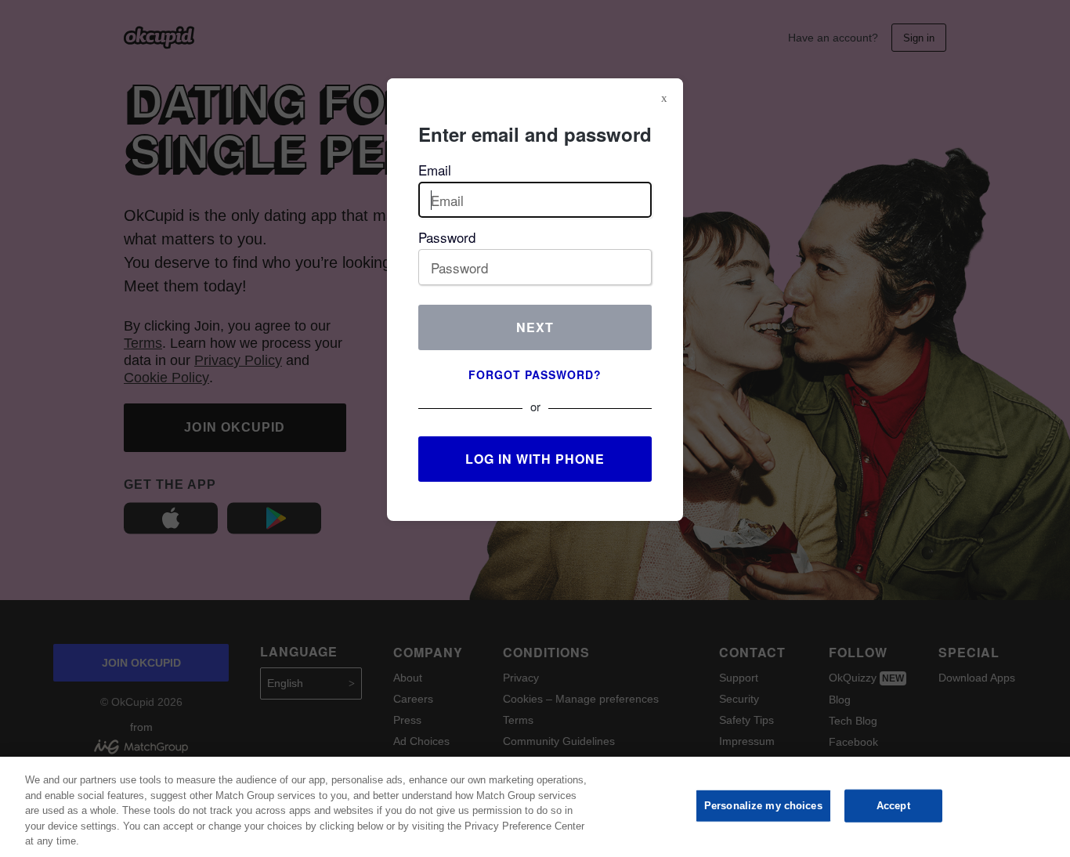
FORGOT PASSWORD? (535, 374)
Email (434, 169)
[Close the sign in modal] (664, 98)
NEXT (535, 327)
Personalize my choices (763, 806)
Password (446, 237)
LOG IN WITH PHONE (535, 459)
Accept (893, 806)
